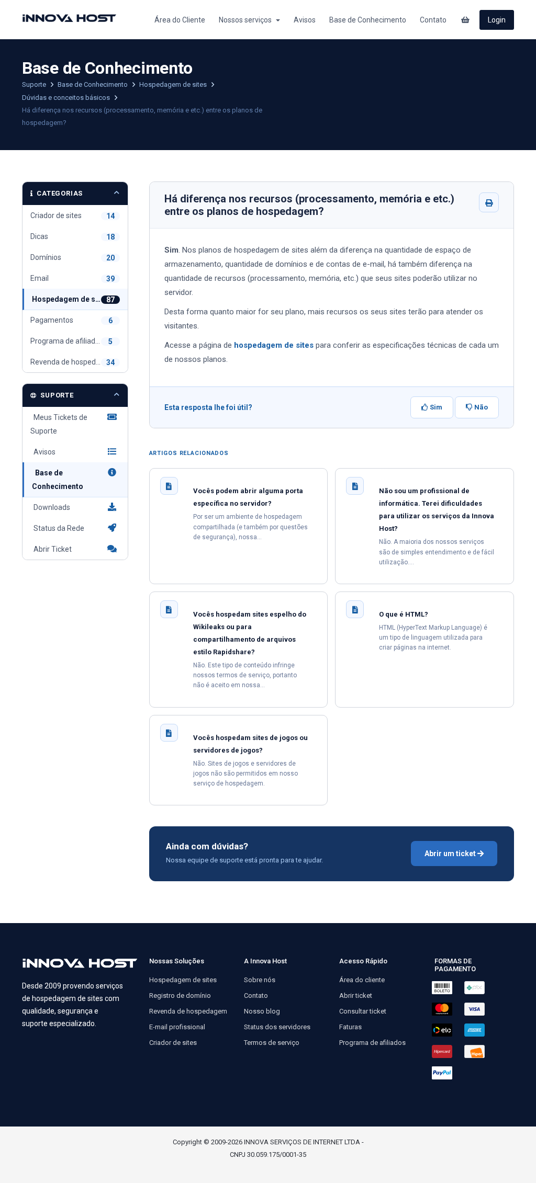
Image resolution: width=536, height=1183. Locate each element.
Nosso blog (262, 1011)
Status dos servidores (277, 1027)
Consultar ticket (362, 1011)
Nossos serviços (247, 20)
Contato (433, 20)
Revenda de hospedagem (188, 1011)
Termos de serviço (271, 1042)
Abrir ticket (355, 995)
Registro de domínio (180, 995)
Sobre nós (259, 980)
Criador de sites (173, 1042)
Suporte (35, 84)
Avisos (305, 20)
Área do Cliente (179, 20)
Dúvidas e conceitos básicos (66, 97)
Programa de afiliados (372, 1042)
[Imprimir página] (489, 202)
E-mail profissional (177, 1027)
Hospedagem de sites (173, 84)
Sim (435, 407)
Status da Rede (57, 528)
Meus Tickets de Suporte (58, 424)
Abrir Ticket (51, 549)
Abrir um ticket (451, 853)
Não (480, 407)
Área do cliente (362, 980)
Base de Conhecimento (367, 20)
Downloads (50, 507)
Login (497, 20)
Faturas (350, 1027)
